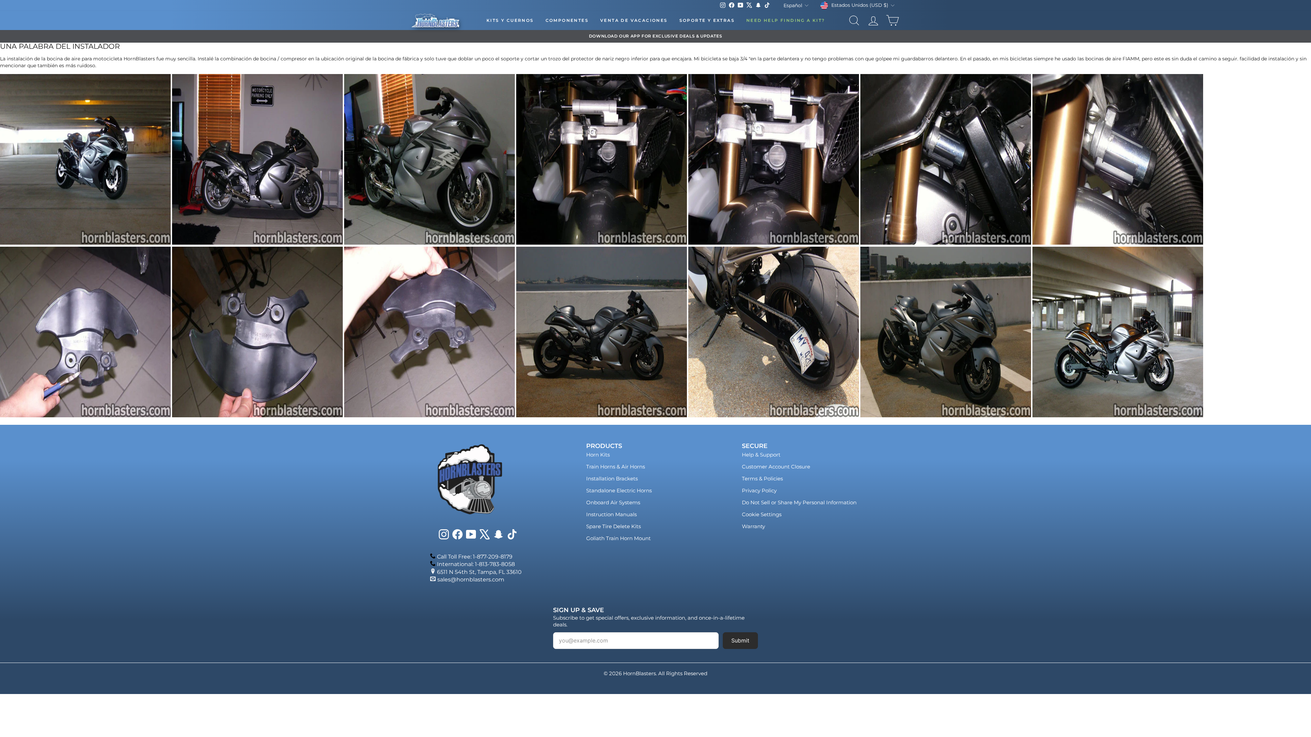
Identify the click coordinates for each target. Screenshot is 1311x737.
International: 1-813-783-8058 (476, 564)
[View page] (85, 243)
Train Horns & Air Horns (615, 466)
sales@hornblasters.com (470, 579)
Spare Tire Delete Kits (613, 526)
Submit (740, 640)
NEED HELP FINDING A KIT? (785, 20)
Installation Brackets (612, 478)
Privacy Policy (759, 490)
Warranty (753, 526)
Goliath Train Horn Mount (618, 538)
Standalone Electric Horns (619, 490)
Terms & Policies (762, 478)
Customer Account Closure (776, 466)
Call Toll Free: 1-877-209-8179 (474, 556)
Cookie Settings (761, 514)
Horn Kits (598, 454)
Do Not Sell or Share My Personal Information (799, 502)
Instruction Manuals (611, 514)
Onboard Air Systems (613, 502)
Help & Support (761, 454)
